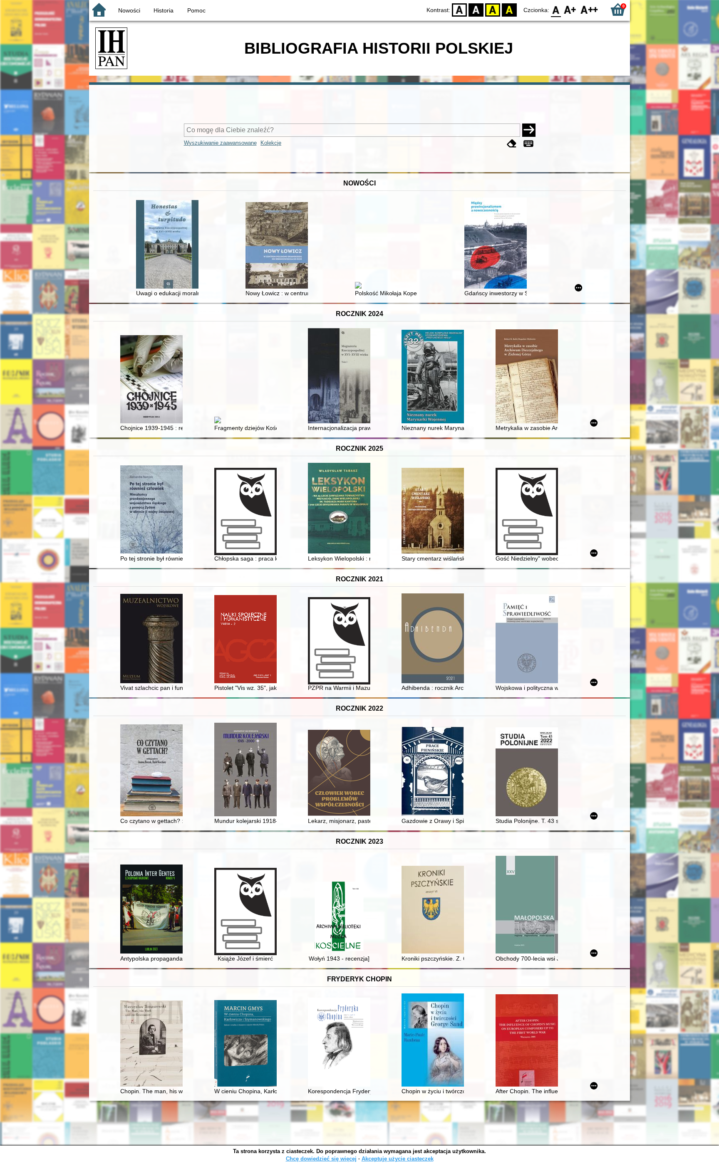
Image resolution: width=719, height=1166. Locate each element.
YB (492, 9)
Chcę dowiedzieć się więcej (321, 1159)
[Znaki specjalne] (528, 143)
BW (476, 9)
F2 (589, 9)
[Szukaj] (529, 130)
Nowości (129, 10)
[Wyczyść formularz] (511, 143)
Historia (164, 10)
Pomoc (196, 10)
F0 (556, 9)
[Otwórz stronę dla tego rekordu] (169, 245)
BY (509, 9)
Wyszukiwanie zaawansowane (220, 143)
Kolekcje (270, 143)
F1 (570, 9)
